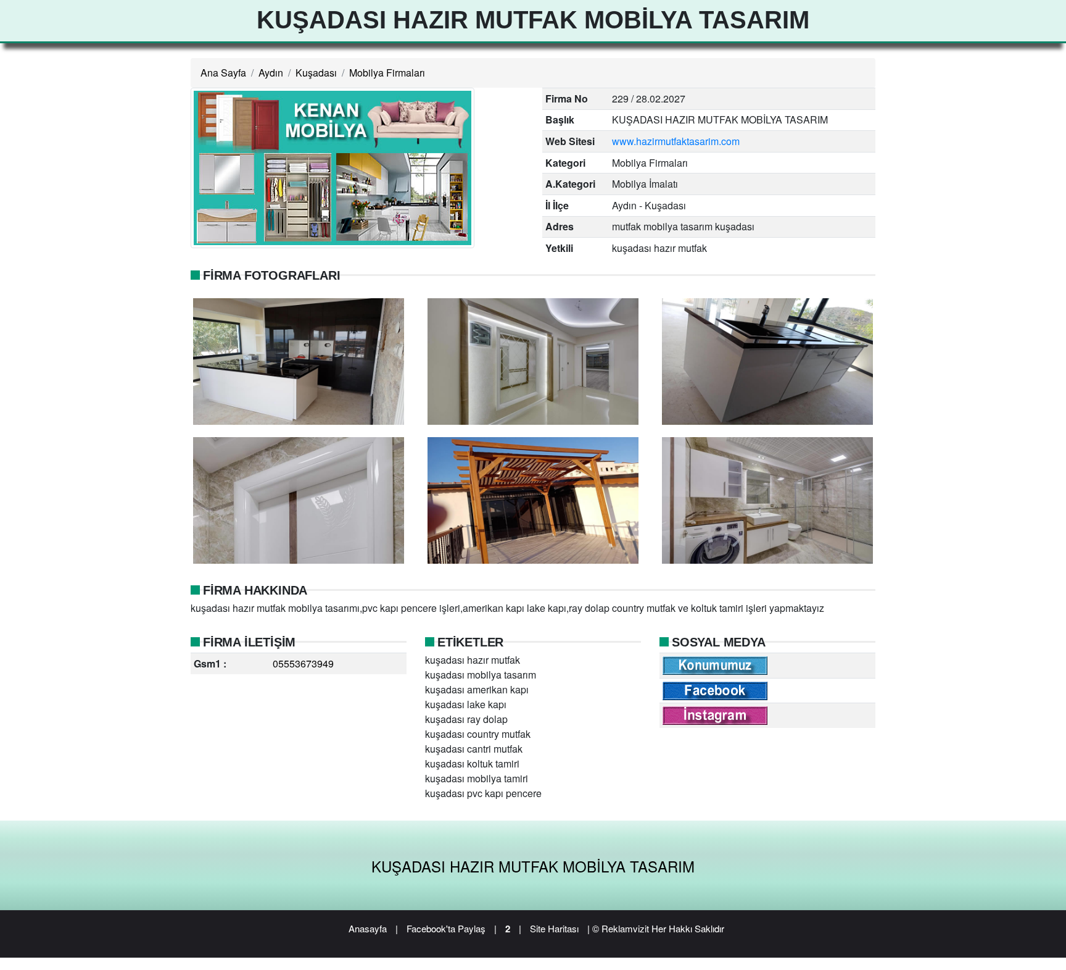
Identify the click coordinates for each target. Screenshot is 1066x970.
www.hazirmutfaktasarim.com (676, 141)
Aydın (270, 72)
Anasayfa (368, 928)
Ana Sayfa (223, 72)
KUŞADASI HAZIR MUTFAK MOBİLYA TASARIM (533, 866)
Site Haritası (554, 928)
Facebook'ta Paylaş (446, 928)
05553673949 (303, 663)
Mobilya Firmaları (387, 72)
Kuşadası (316, 72)
